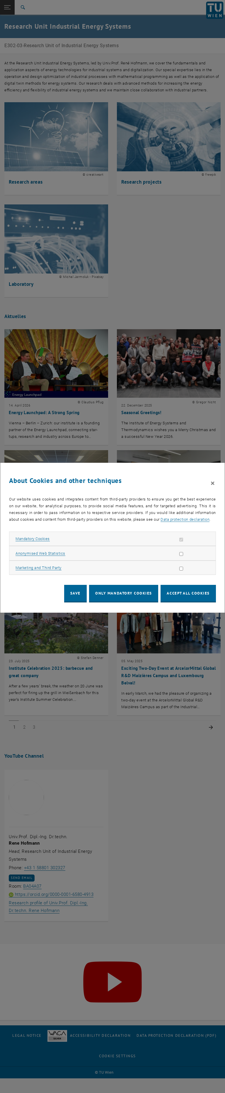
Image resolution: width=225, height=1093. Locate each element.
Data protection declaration (185, 519)
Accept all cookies (188, 593)
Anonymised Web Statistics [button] (40, 553)
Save (75, 593)
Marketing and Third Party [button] (39, 568)
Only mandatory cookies (123, 593)
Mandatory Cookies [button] (33, 539)
